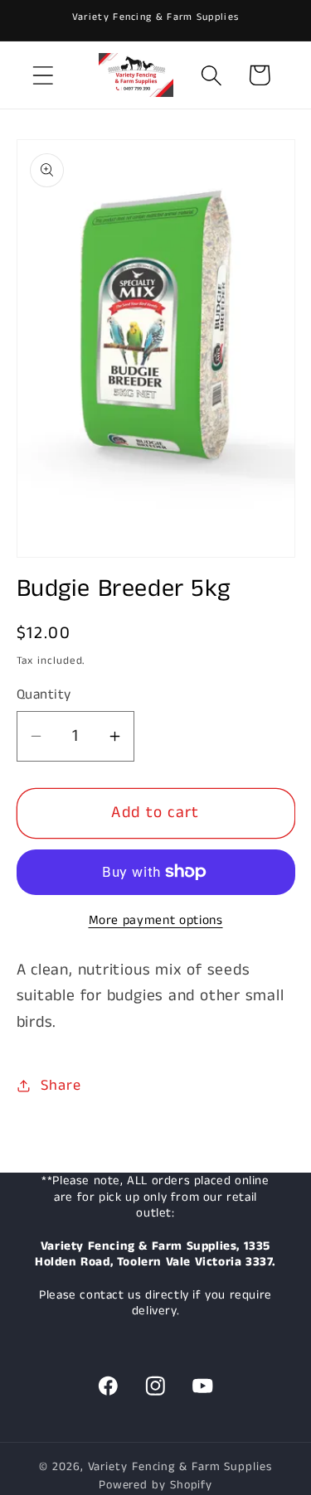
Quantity (44, 694)
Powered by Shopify (155, 1485)
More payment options (156, 921)
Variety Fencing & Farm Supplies (180, 1467)
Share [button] (60, 1085)
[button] (42, 75)
